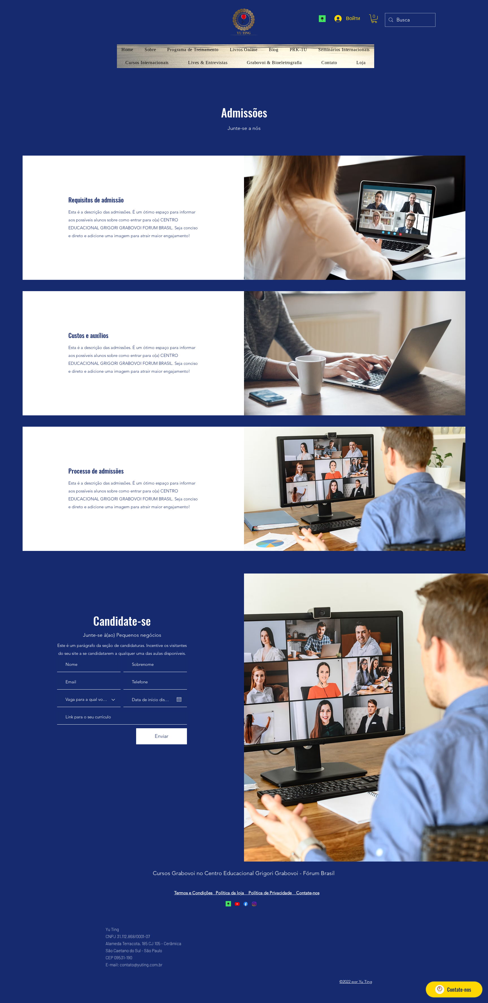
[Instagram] (254, 904)
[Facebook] (246, 904)
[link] (374, 18)
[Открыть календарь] (179, 699)
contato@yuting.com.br (141, 964)
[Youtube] (237, 904)
